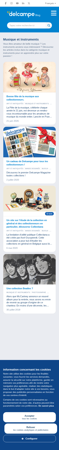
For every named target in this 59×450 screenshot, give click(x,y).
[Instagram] (11, 3)
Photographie (39, 292)
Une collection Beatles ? (19, 288)
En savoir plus (46, 406)
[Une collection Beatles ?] (29, 269)
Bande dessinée (32, 168)
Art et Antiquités (14, 104)
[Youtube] (17, 3)
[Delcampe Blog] (29, 14)
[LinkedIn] (23, 3)
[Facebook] (5, 3)
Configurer (31, 438)
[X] (28, 3)
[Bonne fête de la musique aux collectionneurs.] (29, 77)
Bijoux (45, 168)
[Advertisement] (29, 352)
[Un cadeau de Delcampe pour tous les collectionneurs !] (29, 142)
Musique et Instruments (37, 104)
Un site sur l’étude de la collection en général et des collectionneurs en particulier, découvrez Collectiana (26, 223)
